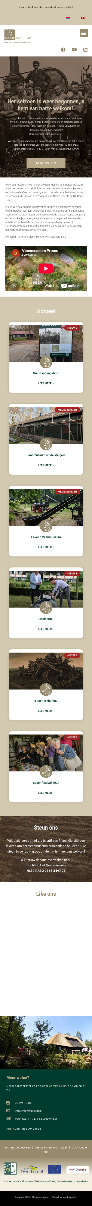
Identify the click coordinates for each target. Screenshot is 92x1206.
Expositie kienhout (46, 700)
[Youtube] (74, 49)
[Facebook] (63, 49)
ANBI (9, 1128)
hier (60, 134)
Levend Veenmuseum (46, 537)
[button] (84, 33)
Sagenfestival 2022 (46, 782)
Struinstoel (46, 619)
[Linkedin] (85, 49)
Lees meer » (46, 383)
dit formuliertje (57, 1086)
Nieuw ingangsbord (46, 373)
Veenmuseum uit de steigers (46, 455)
